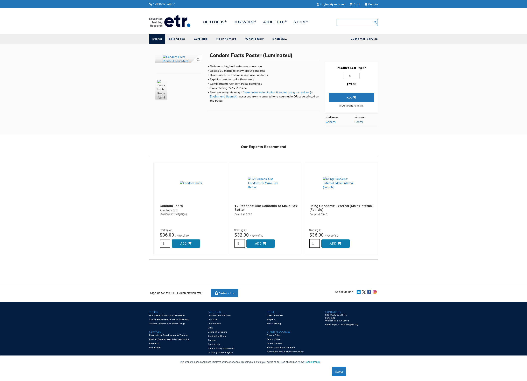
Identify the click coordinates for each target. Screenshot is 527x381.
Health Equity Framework (221, 348)
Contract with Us (217, 336)
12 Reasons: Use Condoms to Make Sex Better (266, 207)
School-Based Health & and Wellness (169, 319)
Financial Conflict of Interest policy (285, 351)
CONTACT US (333, 311)
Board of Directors (217, 332)
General (331, 122)
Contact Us (214, 344)
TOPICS (153, 311)
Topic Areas (176, 39)
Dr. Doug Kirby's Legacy (220, 352)
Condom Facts (171, 206)
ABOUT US (214, 311)
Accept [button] (339, 371)
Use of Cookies (274, 343)
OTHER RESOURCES (278, 331)
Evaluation (155, 347)
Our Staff (212, 319)
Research (154, 343)
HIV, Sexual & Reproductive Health (167, 315)
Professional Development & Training (169, 335)
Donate (373, 4)
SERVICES (155, 331)
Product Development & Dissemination (169, 339)
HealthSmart (226, 39)
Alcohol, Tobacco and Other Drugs (167, 323)
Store (300, 22)
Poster (358, 122)
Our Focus (213, 22)
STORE (271, 311)
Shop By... (279, 39)
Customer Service (364, 39)
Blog (210, 327)
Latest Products (275, 315)
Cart (356, 4)
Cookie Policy (312, 361)
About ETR (273, 22)
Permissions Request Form (281, 347)
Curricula (201, 39)
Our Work (243, 22)
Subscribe (226, 293)
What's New (254, 39)
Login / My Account (332, 4)
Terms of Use (273, 339)
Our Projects (214, 323)
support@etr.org (349, 324)
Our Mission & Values (219, 315)
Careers (212, 340)
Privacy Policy (273, 335)
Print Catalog (274, 323)
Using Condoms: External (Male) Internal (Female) (341, 207)
